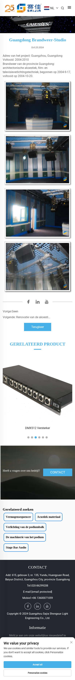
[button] (28, 437)
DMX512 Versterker (37, 428)
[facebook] (28, 302)
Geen (15, 311)
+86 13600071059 (42, 598)
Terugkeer (37, 327)
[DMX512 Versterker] (37, 388)
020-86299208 (39, 585)
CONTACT (57, 472)
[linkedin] (37, 302)
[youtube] (46, 302)
